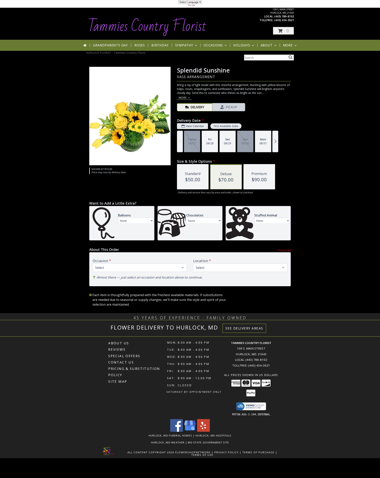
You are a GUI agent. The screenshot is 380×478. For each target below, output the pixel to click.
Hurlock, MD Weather (168, 442)
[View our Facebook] (176, 431)
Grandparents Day (110, 45)
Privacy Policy (226, 452)
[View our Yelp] (203, 431)
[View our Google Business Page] (190, 431)
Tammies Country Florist (147, 26)
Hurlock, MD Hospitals (213, 435)
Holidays (241, 45)
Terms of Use (202, 455)
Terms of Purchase (258, 452)
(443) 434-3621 (284, 20)
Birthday (159, 45)
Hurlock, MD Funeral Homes (170, 435)
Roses (139, 45)
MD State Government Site (208, 442)
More (288, 45)
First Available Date (226, 126)
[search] (290, 57)
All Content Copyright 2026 (150, 452)
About (267, 45)
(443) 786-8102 (284, 16)
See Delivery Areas (244, 328)
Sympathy (184, 45)
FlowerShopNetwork (193, 452)
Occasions (213, 45)
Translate (202, 6)
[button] (283, 31)
